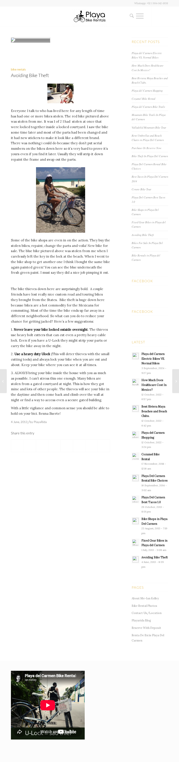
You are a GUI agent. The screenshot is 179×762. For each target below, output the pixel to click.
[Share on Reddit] (91, 446)
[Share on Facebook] (17, 446)
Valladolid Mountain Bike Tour (149, 127)
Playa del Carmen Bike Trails (148, 106)
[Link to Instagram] (158, 16)
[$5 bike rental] (60, 93)
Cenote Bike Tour (141, 189)
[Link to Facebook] (165, 16)
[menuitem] (130, 16)
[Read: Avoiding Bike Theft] (135, 559)
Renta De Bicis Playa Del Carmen (148, 638)
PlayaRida (40, 422)
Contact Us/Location (147, 613)
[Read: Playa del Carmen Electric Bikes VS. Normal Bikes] (135, 356)
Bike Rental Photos (144, 606)
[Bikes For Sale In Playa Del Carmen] (3, 381)
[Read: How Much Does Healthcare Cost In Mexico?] (135, 382)
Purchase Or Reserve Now (147, 148)
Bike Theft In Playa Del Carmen (150, 156)
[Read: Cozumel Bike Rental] (135, 456)
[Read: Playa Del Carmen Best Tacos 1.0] (135, 499)
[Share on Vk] (79, 446)
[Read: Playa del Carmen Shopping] (135, 435)
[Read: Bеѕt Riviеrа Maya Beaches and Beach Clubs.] (135, 409)
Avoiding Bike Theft (143, 235)
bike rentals (18, 69)
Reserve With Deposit (146, 628)
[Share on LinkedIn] (54, 446)
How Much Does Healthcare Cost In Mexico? (154, 384)
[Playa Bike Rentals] (89, 16)
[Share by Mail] (104, 446)
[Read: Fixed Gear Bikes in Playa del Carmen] (135, 543)
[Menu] (140, 16)
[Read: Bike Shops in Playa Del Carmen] (135, 521)
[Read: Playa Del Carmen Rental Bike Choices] (135, 478)
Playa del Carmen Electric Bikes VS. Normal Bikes (153, 358)
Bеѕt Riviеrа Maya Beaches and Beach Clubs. (154, 411)
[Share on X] (30, 446)
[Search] (130, 16)
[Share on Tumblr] (67, 446)
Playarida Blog (141, 620)
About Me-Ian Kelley (145, 598)
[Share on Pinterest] (42, 446)
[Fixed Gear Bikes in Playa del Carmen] (175, 381)
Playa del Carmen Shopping (147, 90)
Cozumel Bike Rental (143, 98)
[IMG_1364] (30, 40)
